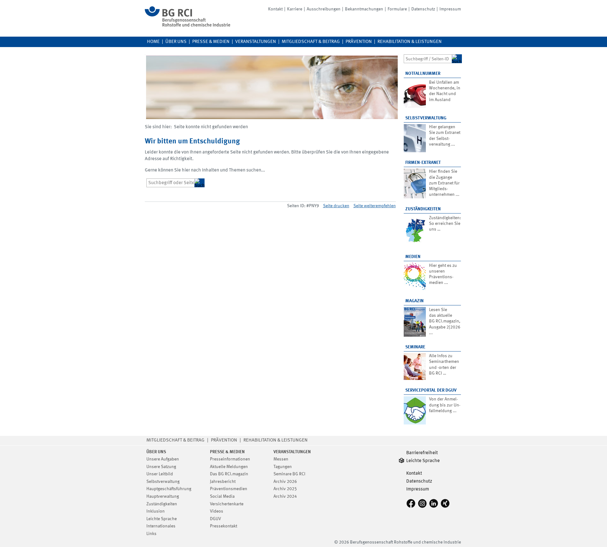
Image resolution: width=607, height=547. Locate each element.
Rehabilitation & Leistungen (409, 41)
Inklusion (155, 511)
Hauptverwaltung (162, 496)
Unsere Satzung (161, 467)
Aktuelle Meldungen (229, 467)
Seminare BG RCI (289, 474)
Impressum (450, 9)
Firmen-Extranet (423, 162)
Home (153, 41)
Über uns (176, 41)
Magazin (414, 301)
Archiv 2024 (285, 496)
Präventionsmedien (228, 489)
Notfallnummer (422, 73)
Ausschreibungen (323, 9)
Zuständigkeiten (423, 209)
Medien (412, 257)
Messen (280, 459)
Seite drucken (336, 206)
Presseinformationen (230, 459)
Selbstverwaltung (425, 118)
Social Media (222, 496)
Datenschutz (423, 9)
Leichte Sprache (161, 519)
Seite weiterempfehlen (374, 206)
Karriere (294, 9)
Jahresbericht (223, 481)
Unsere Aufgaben (162, 459)
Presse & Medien (211, 41)
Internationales (160, 526)
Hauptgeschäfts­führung (168, 489)
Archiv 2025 (285, 489)
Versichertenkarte (226, 504)
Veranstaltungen (255, 41)
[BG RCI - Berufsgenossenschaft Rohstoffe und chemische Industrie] (187, 25)
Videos (216, 511)
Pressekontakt (223, 526)
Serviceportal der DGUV (431, 390)
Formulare (397, 9)
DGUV (215, 519)
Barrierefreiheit (422, 453)
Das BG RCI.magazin (229, 474)
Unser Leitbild (159, 474)
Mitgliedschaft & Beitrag (311, 41)
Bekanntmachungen (364, 9)
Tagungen (282, 467)
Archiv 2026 (285, 481)
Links (151, 534)
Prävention (359, 41)
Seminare (415, 347)
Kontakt (275, 9)
